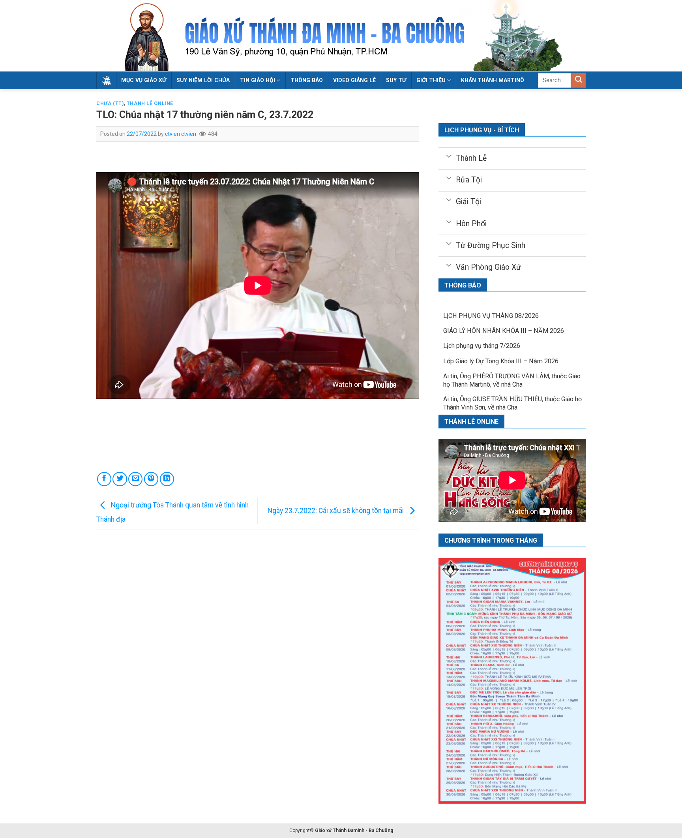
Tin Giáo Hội (257, 80)
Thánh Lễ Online (150, 103)
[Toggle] (448, 155)
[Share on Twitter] (119, 479)
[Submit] (578, 80)
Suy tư (396, 80)
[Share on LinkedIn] (167, 479)
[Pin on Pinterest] (151, 479)
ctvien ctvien (180, 134)
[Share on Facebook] (104, 479)
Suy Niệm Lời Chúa (203, 80)
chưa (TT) (110, 103)
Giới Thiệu (431, 80)
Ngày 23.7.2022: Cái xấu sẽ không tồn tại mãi (336, 510)
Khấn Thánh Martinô (492, 80)
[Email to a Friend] (135, 479)
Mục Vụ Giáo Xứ (143, 80)
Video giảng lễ (354, 80)
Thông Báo (306, 80)
